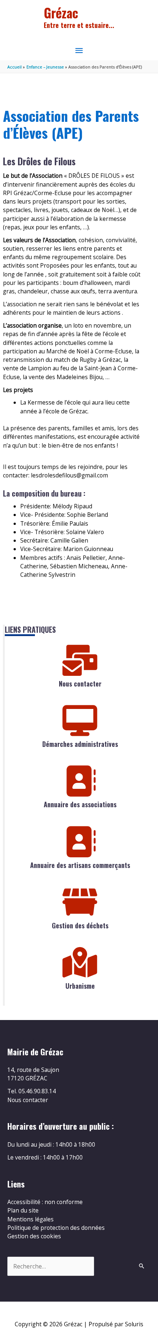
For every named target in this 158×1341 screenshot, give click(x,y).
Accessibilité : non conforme (45, 1202)
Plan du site (23, 1210)
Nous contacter (80, 683)
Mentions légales (30, 1219)
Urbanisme (80, 986)
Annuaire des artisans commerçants (80, 865)
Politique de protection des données (56, 1228)
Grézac (61, 12)
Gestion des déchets (80, 925)
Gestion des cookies (34, 1236)
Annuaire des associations (80, 804)
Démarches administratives (80, 744)
